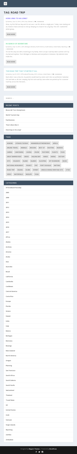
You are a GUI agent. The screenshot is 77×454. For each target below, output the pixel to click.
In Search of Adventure (17, 44)
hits (8, 161)
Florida (8, 306)
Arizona (33, 148)
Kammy (10, 21)
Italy (7, 326)
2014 (7, 217)
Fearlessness (10, 120)
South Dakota (49, 47)
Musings (9, 346)
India (7, 321)
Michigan (27, 47)
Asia (26, 21)
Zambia (8, 435)
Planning (9, 366)
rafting (57, 165)
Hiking (53, 156)
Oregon (8, 360)
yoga (36, 174)
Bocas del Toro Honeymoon (15, 110)
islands (33, 161)
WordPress (53, 449)
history (61, 156)
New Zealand (10, 351)
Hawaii (8, 316)
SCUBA (28, 170)
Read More (11, 34)
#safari (10, 143)
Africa (55, 143)
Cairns (9, 152)
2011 (7, 202)
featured (45, 152)
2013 (7, 212)
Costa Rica (9, 296)
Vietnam (30, 21)
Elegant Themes (34, 449)
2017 (7, 232)
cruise (36, 152)
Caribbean (9, 286)
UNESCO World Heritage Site (52, 170)
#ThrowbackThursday (27, 74)
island (25, 161)
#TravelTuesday (22, 143)
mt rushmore (54, 161)
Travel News (10, 400)
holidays (16, 161)
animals (24, 148)
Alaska (8, 242)
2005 (7, 192)
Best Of (42, 148)
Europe (8, 301)
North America (40, 47)
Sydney (35, 170)
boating (51, 148)
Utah (68, 170)
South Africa (10, 375)
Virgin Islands (10, 425)
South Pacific (10, 385)
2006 (7, 197)
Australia (9, 267)
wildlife (29, 174)
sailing (20, 170)
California (9, 277)
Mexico (8, 331)
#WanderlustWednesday (40, 143)
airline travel (12, 148)
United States (57, 47)
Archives (40, 74)
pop (36, 165)
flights (55, 152)
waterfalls (18, 174)
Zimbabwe (9, 440)
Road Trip (10, 170)
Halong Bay (36, 156)
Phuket (29, 165)
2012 (7, 207)
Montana (33, 47)
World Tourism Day (12, 115)
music (65, 161)
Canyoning (19, 152)
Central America (11, 291)
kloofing (42, 161)
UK (7, 405)
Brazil (8, 272)
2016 (23, 21)
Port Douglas (45, 165)
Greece (8, 311)
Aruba (8, 257)
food (63, 152)
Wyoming (64, 47)
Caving (28, 152)
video (9, 174)
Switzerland (10, 390)
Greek (26, 156)
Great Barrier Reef (14, 156)
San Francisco (10, 370)
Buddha (60, 148)
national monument (15, 165)
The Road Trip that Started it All (21, 71)
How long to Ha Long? (16, 18)
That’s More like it (12, 125)
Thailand (9, 395)
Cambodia (9, 281)
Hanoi (45, 156)
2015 (23, 47)
